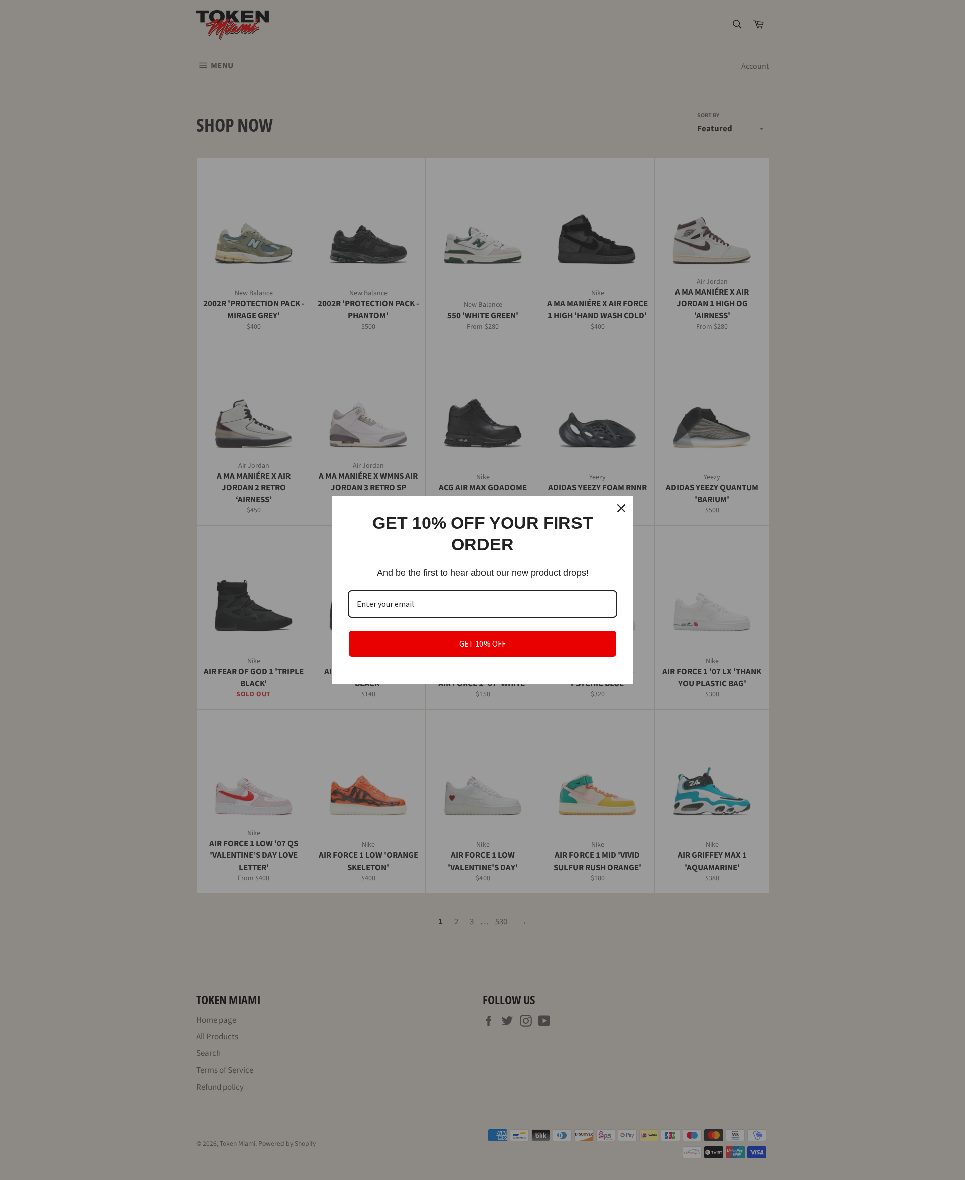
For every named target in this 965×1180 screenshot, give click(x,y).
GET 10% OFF (482, 643)
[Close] (621, 508)
